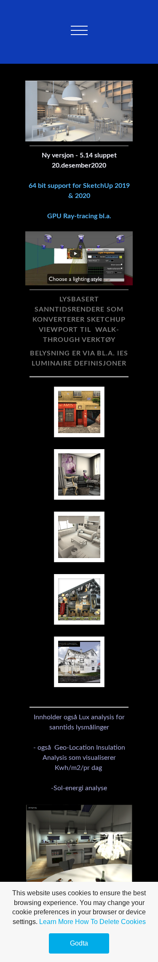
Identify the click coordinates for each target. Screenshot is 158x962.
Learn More (56, 921)
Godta (79, 943)
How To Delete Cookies (110, 921)
